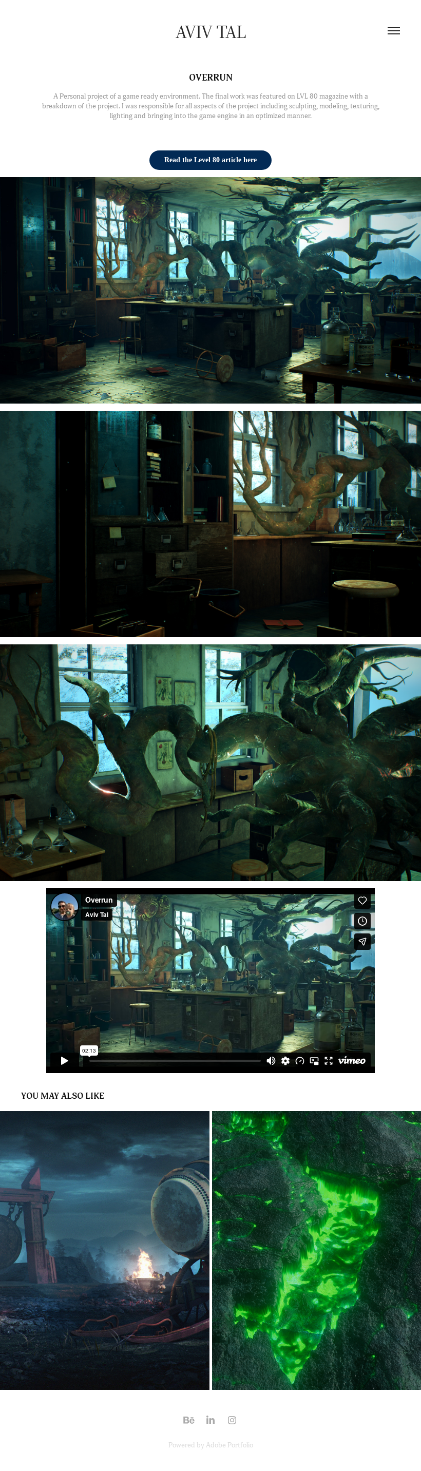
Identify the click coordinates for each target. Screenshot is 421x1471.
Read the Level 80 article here (210, 160)
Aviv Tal (211, 31)
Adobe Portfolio (229, 1445)
